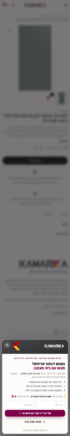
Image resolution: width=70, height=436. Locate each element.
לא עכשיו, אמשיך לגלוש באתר (35, 430)
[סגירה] (7, 345)
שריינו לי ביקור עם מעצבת (36, 413)
